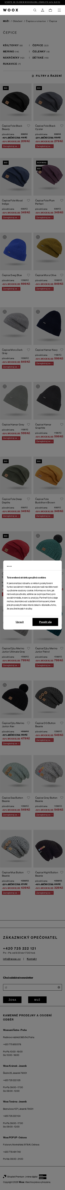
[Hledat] (34, 10)
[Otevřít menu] (59, 10)
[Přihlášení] (42, 10)
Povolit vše (45, 622)
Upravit (20, 622)
